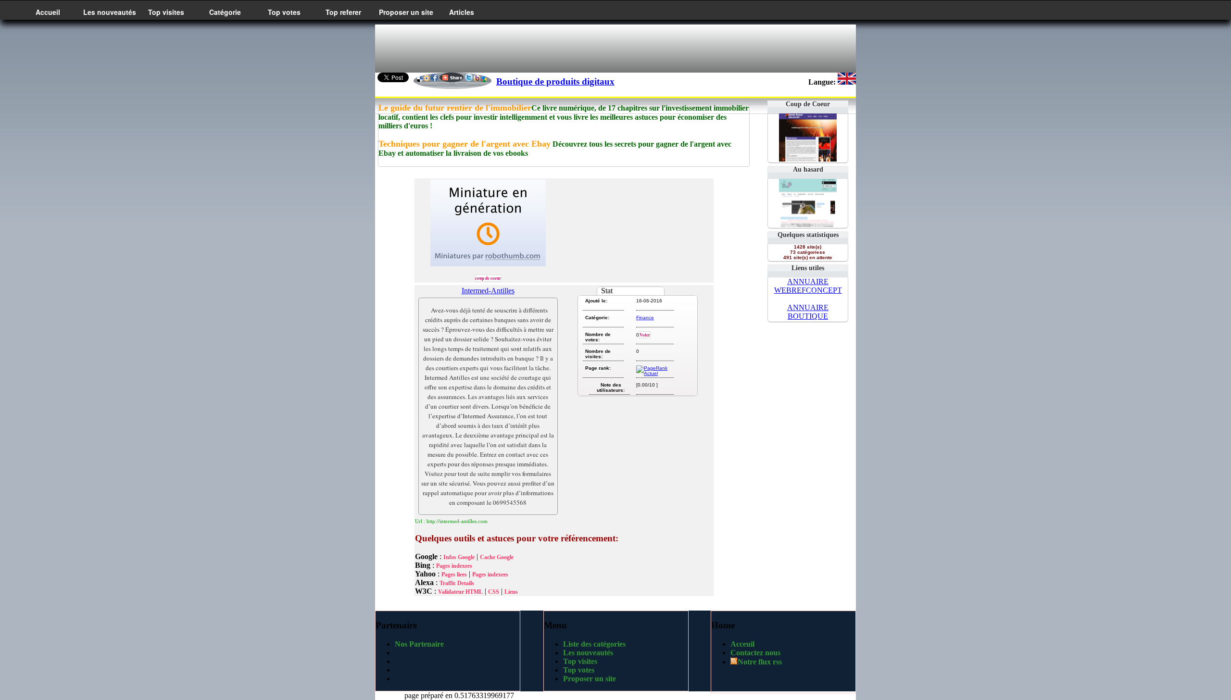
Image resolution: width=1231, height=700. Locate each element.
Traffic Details (457, 583)
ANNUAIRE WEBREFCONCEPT (808, 285)
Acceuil (742, 644)
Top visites (166, 12)
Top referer (343, 12)
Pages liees (454, 574)
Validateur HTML (460, 591)
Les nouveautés (109, 12)
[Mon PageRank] (654, 373)
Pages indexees (454, 565)
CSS (493, 591)
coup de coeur (488, 278)
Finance (645, 317)
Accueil (48, 12)
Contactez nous (755, 653)
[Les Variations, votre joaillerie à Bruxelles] (808, 224)
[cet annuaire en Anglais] (847, 82)
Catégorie (225, 12)
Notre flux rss (760, 662)
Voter (645, 335)
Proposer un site (406, 12)
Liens (511, 591)
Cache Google (497, 557)
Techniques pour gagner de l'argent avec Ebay (464, 144)
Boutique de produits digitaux (555, 81)
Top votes (284, 12)
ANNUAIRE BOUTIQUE (808, 311)
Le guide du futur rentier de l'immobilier (454, 107)
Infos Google (459, 557)
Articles (461, 12)
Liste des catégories (594, 644)
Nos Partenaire (419, 644)
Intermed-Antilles (488, 291)
